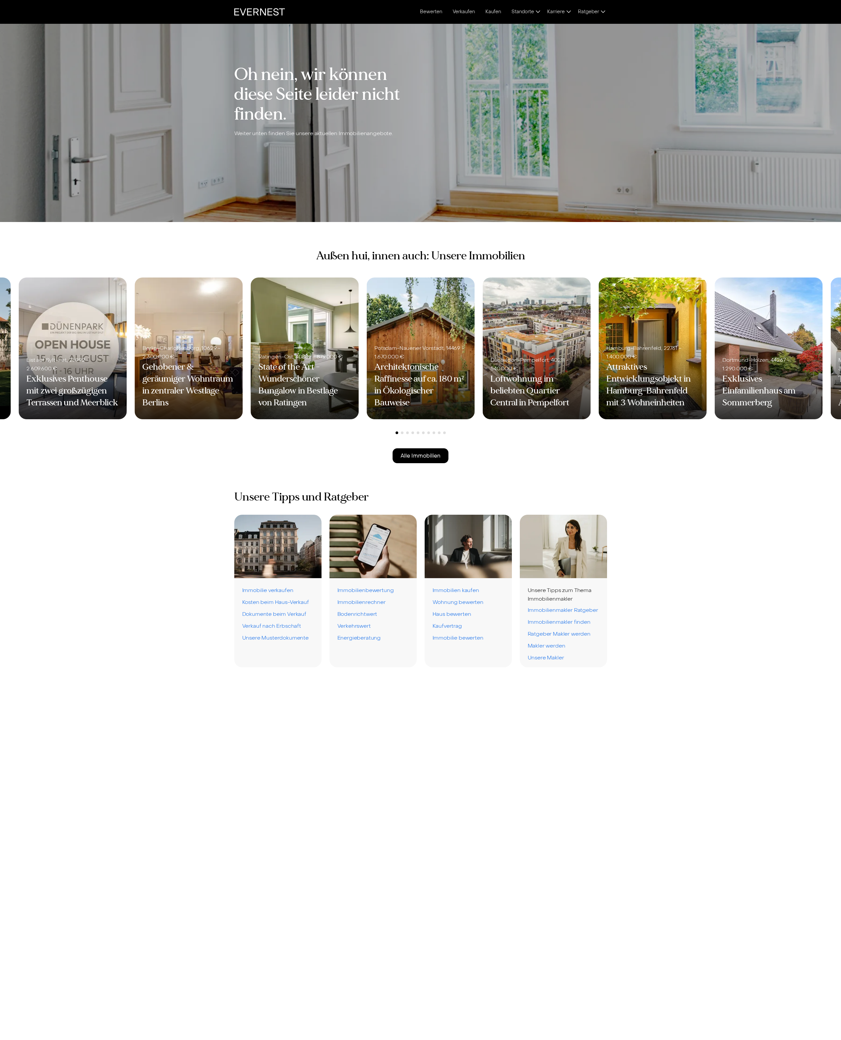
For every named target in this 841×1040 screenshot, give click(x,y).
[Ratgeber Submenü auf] (603, 12)
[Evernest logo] (259, 12)
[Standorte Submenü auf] (538, 12)
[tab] (397, 432)
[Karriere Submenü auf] (569, 12)
